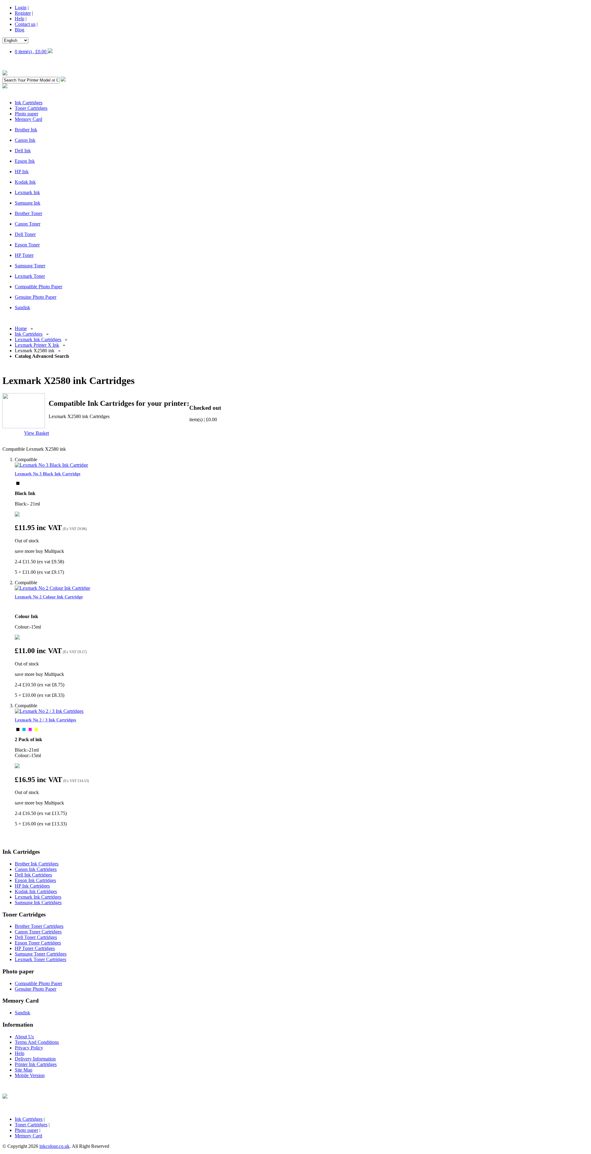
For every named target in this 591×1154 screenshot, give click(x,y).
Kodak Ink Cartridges (36, 891)
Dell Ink (23, 150)
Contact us (25, 24)
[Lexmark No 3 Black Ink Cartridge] (51, 465)
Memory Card (28, 1135)
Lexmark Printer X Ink (37, 345)
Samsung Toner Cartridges (40, 953)
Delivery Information (35, 1058)
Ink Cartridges (28, 334)
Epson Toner (27, 244)
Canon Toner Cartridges (38, 931)
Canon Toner (27, 223)
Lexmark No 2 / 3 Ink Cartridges (45, 720)
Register (23, 13)
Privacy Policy (29, 1047)
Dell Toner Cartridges (36, 937)
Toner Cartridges (31, 1124)
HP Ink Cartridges (32, 885)
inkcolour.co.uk (54, 1146)
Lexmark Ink (27, 192)
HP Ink (22, 171)
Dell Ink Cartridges (33, 874)
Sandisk (22, 307)
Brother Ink (26, 129)
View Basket (36, 433)
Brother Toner (28, 213)
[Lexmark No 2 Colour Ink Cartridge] (52, 588)
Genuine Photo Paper (35, 297)
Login (20, 7)
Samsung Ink (27, 203)
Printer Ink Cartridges (36, 1064)
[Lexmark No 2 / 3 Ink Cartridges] (49, 711)
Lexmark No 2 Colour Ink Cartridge (49, 597)
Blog (19, 29)
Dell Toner (25, 234)
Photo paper (26, 1130)
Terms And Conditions (37, 1042)
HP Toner (24, 255)
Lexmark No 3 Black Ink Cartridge (47, 474)
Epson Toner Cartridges (38, 942)
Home (21, 328)
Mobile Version (30, 1075)
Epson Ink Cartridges (35, 880)
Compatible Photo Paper (38, 286)
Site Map (23, 1069)
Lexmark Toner (30, 276)
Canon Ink (25, 140)
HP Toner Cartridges (35, 948)
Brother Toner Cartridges (39, 926)
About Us (24, 1036)
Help (19, 18)
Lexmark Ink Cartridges (38, 339)
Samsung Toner (30, 265)
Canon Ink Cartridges (36, 869)
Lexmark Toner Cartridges (40, 959)
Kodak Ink (25, 182)
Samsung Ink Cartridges (38, 902)
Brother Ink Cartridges (36, 863)
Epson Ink (25, 161)
